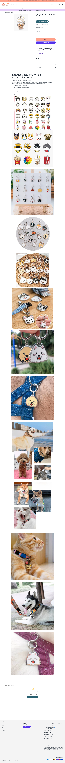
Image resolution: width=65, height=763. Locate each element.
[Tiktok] (26, 723)
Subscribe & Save (59, 8)
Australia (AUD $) (53, 4)
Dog (17, 8)
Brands (43, 8)
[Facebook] (23, 723)
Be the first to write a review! (32, 697)
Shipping (3, 730)
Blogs (48, 8)
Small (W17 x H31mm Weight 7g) (42, 21)
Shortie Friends (38, 18)
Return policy (4, 732)
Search (3, 724)
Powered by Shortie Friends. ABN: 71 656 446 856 (13, 760)
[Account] (60, 4)
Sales (33, 8)
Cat (12, 8)
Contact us (3, 728)
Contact (52, 8)
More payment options (45, 45)
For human (28, 8)
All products (7, 8)
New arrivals (37, 8)
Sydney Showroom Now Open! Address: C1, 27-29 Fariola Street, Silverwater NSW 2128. (32, 10)
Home (3, 8)
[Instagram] (25, 723)
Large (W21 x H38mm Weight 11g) (42, 24)
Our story (3, 727)
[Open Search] (12, 4)
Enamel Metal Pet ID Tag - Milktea (8, 12)
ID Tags (21, 8)
